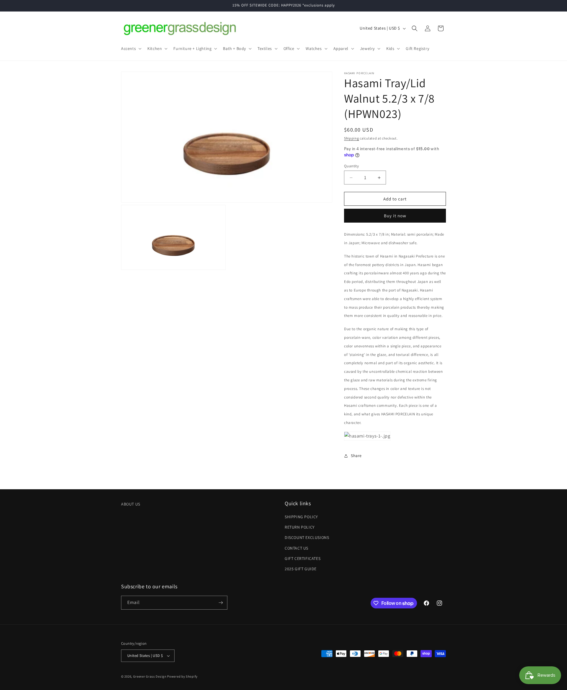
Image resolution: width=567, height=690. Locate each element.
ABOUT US (130, 504)
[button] (131, 48)
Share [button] (356, 455)
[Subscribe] (220, 603)
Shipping (351, 138)
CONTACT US (296, 548)
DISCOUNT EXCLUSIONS (307, 537)
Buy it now (395, 215)
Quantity (351, 166)
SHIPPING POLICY (301, 516)
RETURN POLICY (300, 527)
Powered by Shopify (182, 676)
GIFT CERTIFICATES (302, 558)
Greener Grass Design (150, 676)
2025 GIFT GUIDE (301, 568)
